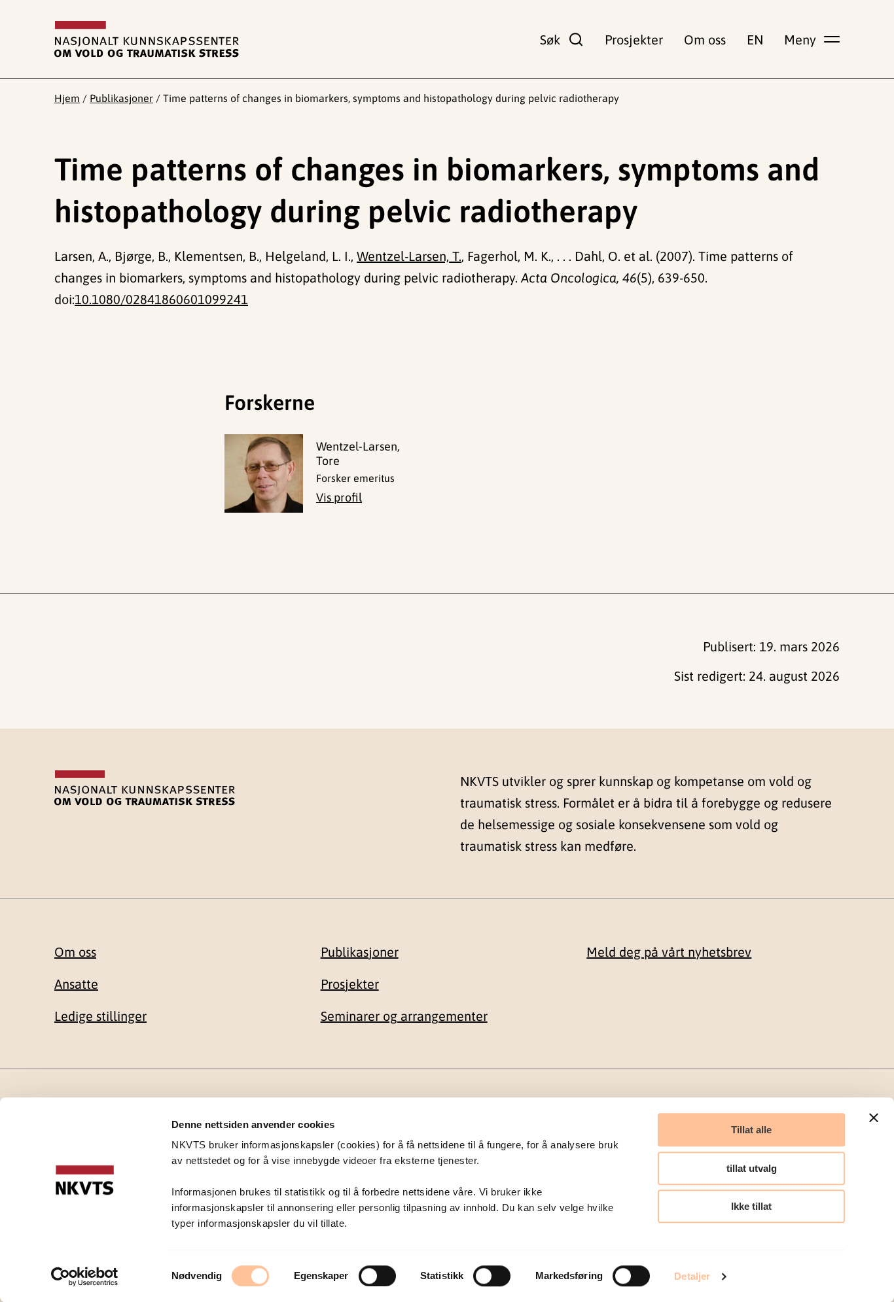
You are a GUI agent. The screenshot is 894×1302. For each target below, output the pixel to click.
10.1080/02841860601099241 (161, 299)
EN (755, 39)
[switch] (377, 1275)
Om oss (705, 39)
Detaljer (692, 1276)
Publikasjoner (121, 98)
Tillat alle (751, 1129)
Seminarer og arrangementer (404, 1015)
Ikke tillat (751, 1206)
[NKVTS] (146, 39)
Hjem (67, 98)
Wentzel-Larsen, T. (409, 256)
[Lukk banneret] (873, 1117)
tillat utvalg (751, 1168)
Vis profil (339, 497)
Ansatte (76, 983)
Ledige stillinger (100, 1015)
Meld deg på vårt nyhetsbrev (668, 951)
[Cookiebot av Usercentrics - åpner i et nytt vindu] (84, 1276)
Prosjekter (634, 39)
